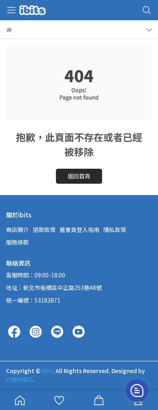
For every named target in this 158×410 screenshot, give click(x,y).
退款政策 (44, 229)
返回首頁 (79, 176)
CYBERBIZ (19, 379)
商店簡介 (17, 229)
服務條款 (17, 242)
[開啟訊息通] (137, 390)
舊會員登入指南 (79, 229)
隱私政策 (114, 229)
